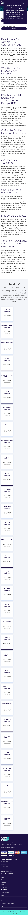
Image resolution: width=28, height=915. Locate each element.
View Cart (3, 895)
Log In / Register (5, 892)
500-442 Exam (4, 869)
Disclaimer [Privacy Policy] (7, 903)
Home (3, 8)
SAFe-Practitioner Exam (7, 871)
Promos (3, 900)
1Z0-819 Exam (4, 866)
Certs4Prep (13, 911)
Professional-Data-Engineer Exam (9, 859)
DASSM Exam (4, 864)
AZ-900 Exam (4, 861)
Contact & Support (6, 898)
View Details (7, 312)
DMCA (2, 906)
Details (14, 28)
